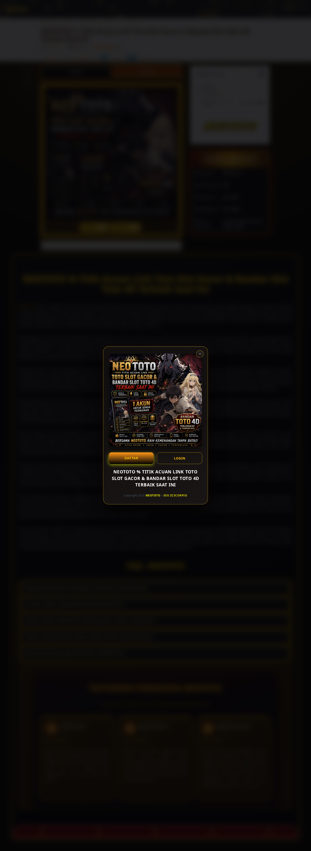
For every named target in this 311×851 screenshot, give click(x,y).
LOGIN (179, 458)
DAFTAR (131, 458)
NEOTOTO (153, 495)
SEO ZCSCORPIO (175, 495)
